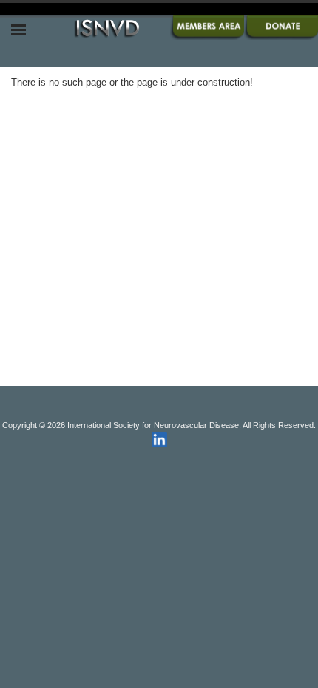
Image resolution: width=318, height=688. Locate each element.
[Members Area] (207, 36)
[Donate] (281, 36)
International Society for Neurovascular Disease (153, 425)
